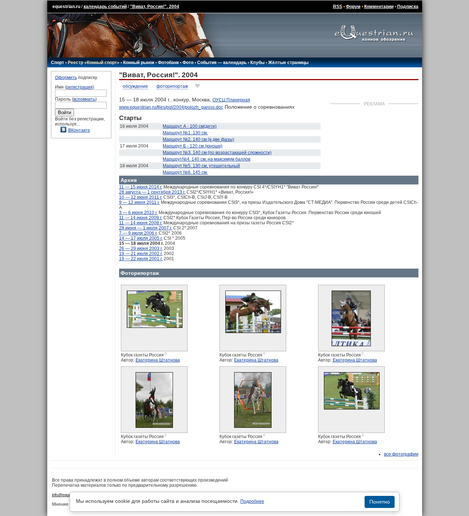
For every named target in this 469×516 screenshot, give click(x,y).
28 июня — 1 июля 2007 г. (145, 228)
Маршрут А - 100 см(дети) (190, 126)
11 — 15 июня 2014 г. (140, 187)
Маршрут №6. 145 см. (185, 172)
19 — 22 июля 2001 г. (141, 258)
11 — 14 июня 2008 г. (140, 222)
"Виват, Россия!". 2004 (154, 6)
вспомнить (84, 99)
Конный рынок (138, 62)
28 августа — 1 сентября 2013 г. (152, 192)
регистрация (79, 87)
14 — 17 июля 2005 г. (141, 238)
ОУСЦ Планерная (231, 99)
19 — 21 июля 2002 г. (141, 253)
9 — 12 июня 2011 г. (139, 202)
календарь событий (105, 6)
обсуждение (135, 86)
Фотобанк (168, 62)
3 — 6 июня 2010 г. (138, 212)
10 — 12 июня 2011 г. (140, 197)
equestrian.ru (66, 6)
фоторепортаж (172, 86)
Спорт (57, 62)
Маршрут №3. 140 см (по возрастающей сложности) (217, 152)
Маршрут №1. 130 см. (185, 132)
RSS (337, 6)
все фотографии (401, 454)
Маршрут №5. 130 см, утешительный (201, 165)
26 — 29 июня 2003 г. (141, 248)
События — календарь (222, 62)
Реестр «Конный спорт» (93, 62)
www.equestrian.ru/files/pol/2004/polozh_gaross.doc (171, 107)
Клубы (257, 62)
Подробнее (252, 501)
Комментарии (379, 6)
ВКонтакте (79, 130)
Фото (187, 62)
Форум (353, 6)
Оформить (66, 77)
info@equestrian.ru (69, 495)
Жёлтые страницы (288, 62)
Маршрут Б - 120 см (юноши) (192, 146)
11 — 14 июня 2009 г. (140, 217)
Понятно (379, 502)
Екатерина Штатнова (158, 360)
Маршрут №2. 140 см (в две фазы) (198, 139)
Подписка (407, 6)
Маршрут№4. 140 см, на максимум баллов (206, 159)
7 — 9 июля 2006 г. (138, 233)
